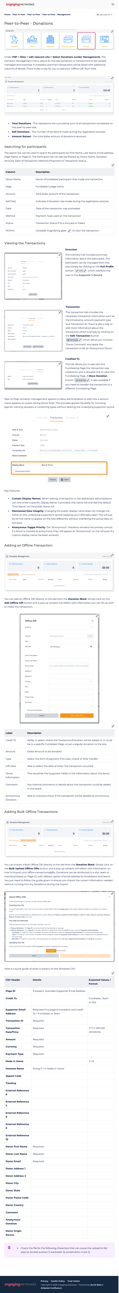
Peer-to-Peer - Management (56, 14)
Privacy (44, 1281)
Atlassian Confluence (51, 1288)
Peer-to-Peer (33, 14)
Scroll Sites (96, 1285)
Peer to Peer (19, 14)
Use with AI (104, 14)
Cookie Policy (58, 1281)
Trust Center (73, 1281)
